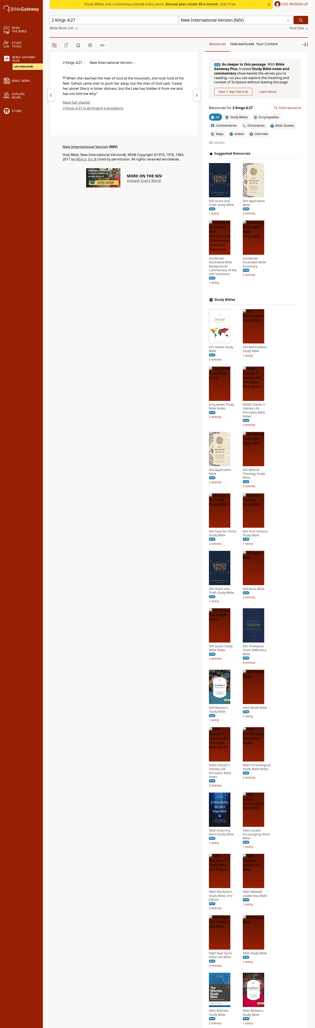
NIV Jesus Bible (253, 589)
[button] (290, 4)
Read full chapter (76, 102)
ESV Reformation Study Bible (255, 349)
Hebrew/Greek (242, 44)
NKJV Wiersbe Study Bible (218, 1012)
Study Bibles (224, 299)
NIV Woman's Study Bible (218, 709)
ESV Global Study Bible (221, 349)
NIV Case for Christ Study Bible (222, 533)
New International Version (85, 146)
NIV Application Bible (254, 203)
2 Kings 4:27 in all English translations (93, 108)
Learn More (267, 91)
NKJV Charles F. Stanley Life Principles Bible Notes (220, 771)
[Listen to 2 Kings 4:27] (102, 45)
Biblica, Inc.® (86, 159)
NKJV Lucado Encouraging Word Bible (256, 834)
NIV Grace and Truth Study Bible (221, 203)
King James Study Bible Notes (221, 406)
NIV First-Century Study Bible (255, 533)
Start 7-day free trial (233, 91)
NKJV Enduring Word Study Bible (221, 832)
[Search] (301, 20)
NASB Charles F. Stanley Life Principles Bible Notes (254, 410)
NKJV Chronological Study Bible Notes (256, 767)
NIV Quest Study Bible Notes (220, 648)
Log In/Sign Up (295, 4)
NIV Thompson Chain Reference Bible (255, 650)
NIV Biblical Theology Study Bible (254, 474)
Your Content (267, 44)
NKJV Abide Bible (255, 708)
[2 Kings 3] (51, 95)
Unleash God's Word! (144, 180)
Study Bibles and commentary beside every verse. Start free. (160, 4)
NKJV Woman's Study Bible (253, 1012)
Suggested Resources (232, 153)
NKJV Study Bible (255, 953)
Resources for (231, 108)
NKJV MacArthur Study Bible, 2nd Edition (220, 895)
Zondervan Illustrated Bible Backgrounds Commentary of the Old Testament (223, 266)
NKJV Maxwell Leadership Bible (255, 894)
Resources (217, 44)
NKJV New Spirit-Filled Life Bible (221, 955)
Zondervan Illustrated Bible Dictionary (254, 262)
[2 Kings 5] (197, 95)
